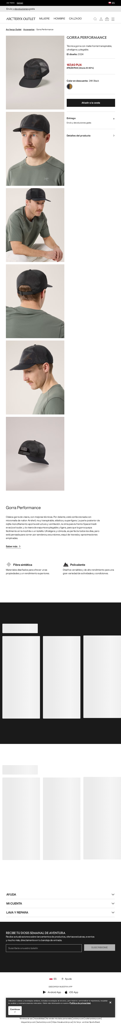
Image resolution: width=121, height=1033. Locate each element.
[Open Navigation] (113, 19)
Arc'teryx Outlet (13, 29)
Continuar (15, 1010)
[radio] (69, 86)
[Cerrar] (110, 1002)
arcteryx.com (78, 1018)
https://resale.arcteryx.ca (62, 1022)
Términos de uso (26, 1018)
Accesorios (28, 29)
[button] (110, 3)
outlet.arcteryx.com (93, 1018)
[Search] (95, 19)
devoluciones (21, 9)
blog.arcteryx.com (28, 1022)
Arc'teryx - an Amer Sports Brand (86, 1022)
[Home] (20, 18)
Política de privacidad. (80, 1003)
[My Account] (101, 19)
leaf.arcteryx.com (44, 1022)
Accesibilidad (39, 1018)
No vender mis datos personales (59, 1018)
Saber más (11, 546)
